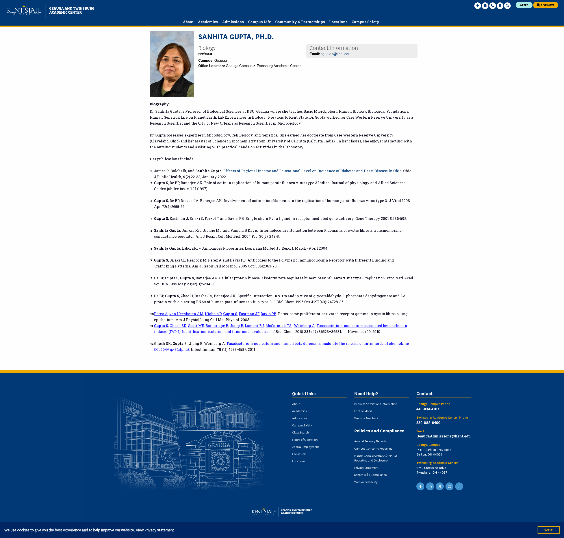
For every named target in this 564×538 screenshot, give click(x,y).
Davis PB (268, 313)
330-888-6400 (428, 422)
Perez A (161, 313)
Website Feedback (366, 418)
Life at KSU (299, 453)
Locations (298, 460)
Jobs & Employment (305, 446)
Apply (524, 4)
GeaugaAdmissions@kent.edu (443, 436)
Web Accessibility (366, 481)
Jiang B (236, 325)
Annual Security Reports (370, 441)
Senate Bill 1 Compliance (370, 474)
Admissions (299, 418)
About (296, 403)
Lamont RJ (254, 325)
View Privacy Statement (155, 529)
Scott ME (196, 325)
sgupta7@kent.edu (335, 53)
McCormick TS (278, 325)
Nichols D (213, 313)
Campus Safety (302, 425)
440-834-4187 (427, 409)
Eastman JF (249, 313)
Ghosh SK (178, 325)
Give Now (547, 4)
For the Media (363, 410)
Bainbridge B (217, 325)
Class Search (300, 432)
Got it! (548, 529)
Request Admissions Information (375, 403)
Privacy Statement (366, 467)
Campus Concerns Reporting (373, 448)
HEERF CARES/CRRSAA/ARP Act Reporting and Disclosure (375, 458)
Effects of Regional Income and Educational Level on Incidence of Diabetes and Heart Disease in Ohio (312, 170)
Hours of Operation (305, 439)
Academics (299, 410)
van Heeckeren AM (186, 313)
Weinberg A (304, 325)
